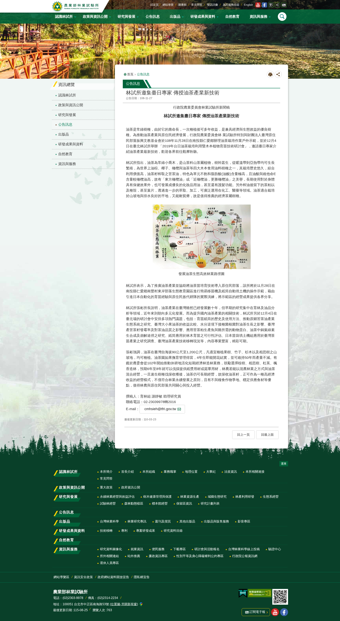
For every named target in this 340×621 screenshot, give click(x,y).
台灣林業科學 (109, 521)
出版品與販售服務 (216, 521)
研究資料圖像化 (111, 549)
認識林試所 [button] (64, 16)
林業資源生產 (189, 496)
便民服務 (158, 549)
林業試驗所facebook (264, 4)
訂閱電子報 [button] (257, 612)
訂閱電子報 (283, 4)
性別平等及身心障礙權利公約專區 (200, 556)
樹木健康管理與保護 (157, 496)
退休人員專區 (109, 563)
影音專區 (244, 521)
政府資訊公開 (130, 487)
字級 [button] (270, 4)
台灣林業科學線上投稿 (244, 549)
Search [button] (282, 16)
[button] (243, 434)
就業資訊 (137, 549)
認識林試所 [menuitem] (67, 95)
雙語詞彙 (212, 4)
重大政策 (106, 487)
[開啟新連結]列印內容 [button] (270, 74)
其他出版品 (187, 521)
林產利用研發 (244, 496)
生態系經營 (271, 496)
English (248, 4)
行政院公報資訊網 (244, 556)
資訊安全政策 (83, 577)
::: (3, 3)
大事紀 (211, 471)
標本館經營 (160, 503)
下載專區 (179, 549)
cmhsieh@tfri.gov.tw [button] (160, 409)
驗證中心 (274, 549)
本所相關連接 (255, 471)
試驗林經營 (108, 503)
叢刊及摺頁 (163, 521)
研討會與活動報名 (207, 549)
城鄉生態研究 (217, 496)
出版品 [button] (175, 16)
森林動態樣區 (133, 503)
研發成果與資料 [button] (202, 16)
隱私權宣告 (142, 577)
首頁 (130, 74)
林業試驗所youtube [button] (275, 612)
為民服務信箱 (231, 4)
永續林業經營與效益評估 (117, 496)
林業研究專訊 (137, 521)
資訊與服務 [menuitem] (67, 164)
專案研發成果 (145, 530)
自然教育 (232, 16)
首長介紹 (127, 471)
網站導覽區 (61, 577)
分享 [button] (277, 4)
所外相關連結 (109, 556)
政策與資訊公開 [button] (95, 16)
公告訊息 (153, 16)
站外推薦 (134, 556)
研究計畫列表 (210, 503)
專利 (124, 530)
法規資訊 (230, 471)
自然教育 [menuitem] (65, 154)
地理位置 (191, 471)
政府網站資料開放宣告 (113, 577)
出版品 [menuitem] (63, 134)
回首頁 (154, 4)
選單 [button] (283, 463)
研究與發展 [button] (126, 16)
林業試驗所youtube (258, 4)
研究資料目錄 (173, 530)
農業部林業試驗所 (75, 6)
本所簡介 (106, 471)
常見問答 (196, 4)
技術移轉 (106, 530)
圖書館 (182, 4)
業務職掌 (170, 471)
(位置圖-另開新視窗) (124, 604)
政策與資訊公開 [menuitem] (70, 105)
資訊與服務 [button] (258, 16)
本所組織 (148, 471)
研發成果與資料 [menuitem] (70, 144)
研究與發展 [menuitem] (67, 115)
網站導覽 (168, 4)
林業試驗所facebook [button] (284, 612)
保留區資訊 (184, 503)
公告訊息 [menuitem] (65, 124)
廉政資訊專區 (158, 556)
